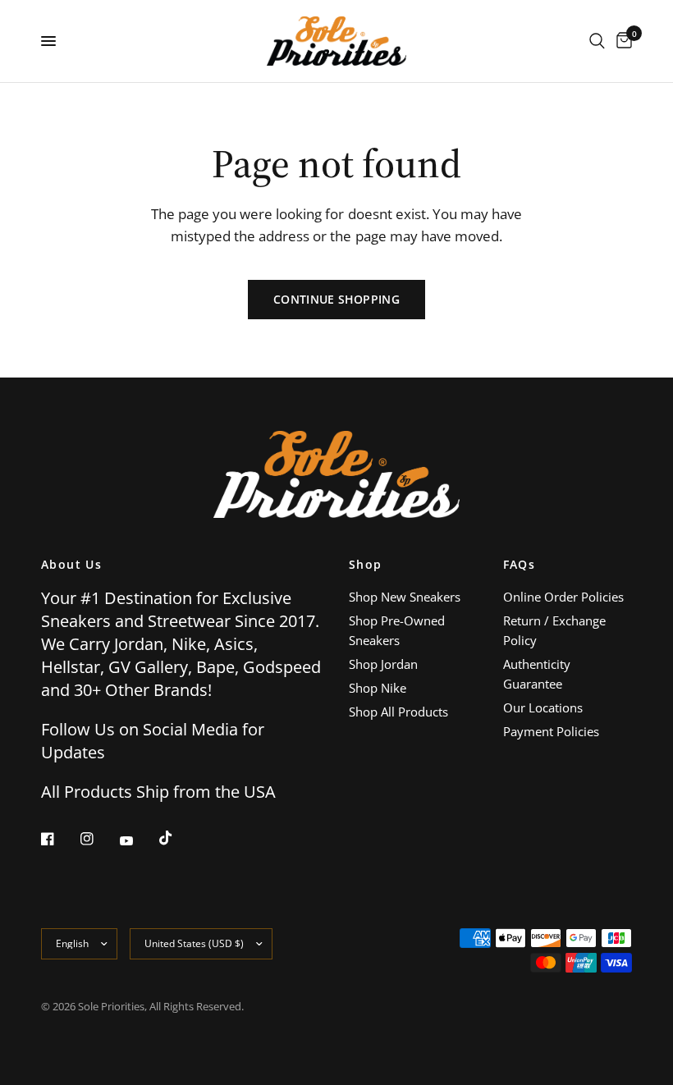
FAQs (519, 564)
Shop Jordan (383, 664)
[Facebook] (59, 839)
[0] (621, 41)
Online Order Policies (563, 596)
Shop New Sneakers (404, 596)
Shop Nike (377, 688)
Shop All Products (398, 711)
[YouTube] (138, 840)
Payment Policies (551, 731)
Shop (365, 564)
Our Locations (543, 707)
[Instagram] (98, 839)
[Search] (597, 41)
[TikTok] (177, 838)
